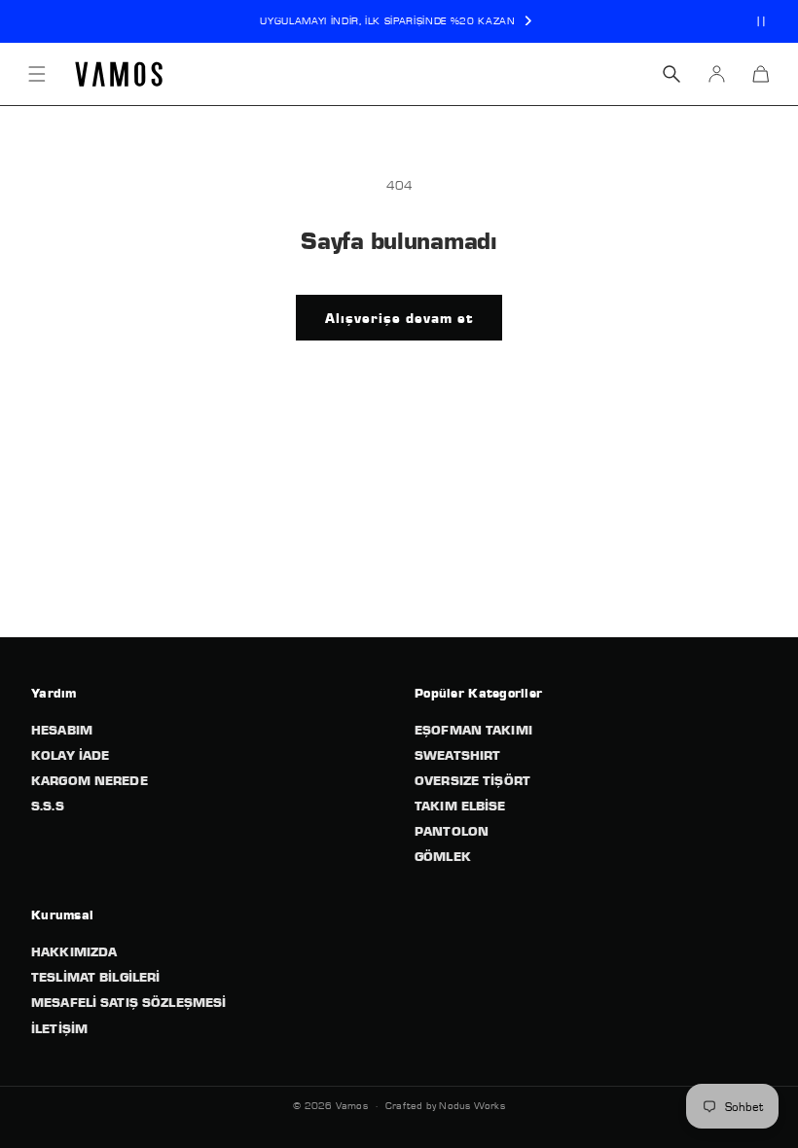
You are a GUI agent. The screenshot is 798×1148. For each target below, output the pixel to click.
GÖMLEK (443, 856)
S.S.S (47, 805)
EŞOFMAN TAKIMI (473, 729)
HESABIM (61, 729)
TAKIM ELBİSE (460, 805)
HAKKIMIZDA (74, 951)
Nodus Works (471, 1105)
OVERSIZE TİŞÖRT (472, 780)
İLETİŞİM (59, 1028)
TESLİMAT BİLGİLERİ (95, 977)
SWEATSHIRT (457, 755)
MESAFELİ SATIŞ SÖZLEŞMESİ (128, 1002)
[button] (37, 74)
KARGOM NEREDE (89, 780)
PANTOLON (452, 831)
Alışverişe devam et (399, 318)
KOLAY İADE (70, 755)
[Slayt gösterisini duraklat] (761, 21)
